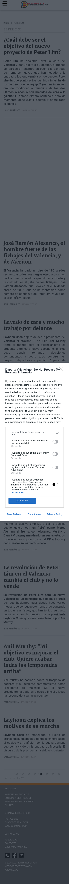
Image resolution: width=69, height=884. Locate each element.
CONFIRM (22, 500)
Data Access (34, 514)
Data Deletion (14, 514)
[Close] (62, 370)
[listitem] (34, 433)
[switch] (55, 442)
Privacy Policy (54, 514)
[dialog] (34, 442)
